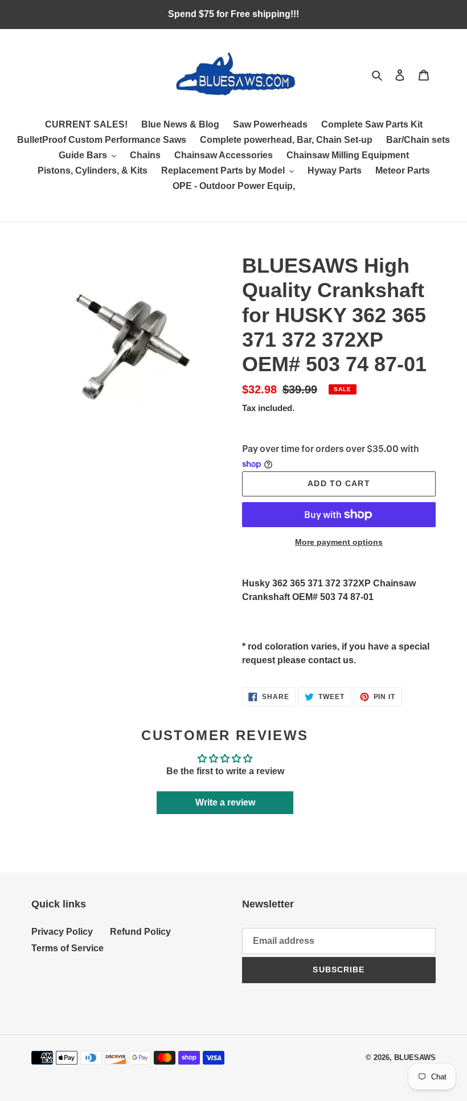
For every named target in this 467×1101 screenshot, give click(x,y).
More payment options (339, 542)
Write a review (225, 802)
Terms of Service (67, 948)
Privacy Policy (62, 931)
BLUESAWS (415, 1057)
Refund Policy (140, 931)
